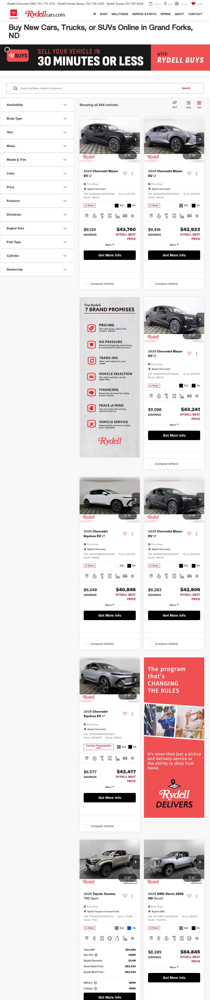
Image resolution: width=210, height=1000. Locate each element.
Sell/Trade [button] (120, 14)
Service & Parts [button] (144, 14)
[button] (136, 140)
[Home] (94, 14)
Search (186, 88)
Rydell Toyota (115, 3)
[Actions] (132, 173)
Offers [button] (165, 14)
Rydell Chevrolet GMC (21, 3)
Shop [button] (103, 14)
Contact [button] (195, 14)
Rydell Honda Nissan (71, 3)
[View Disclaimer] (133, 216)
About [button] (179, 14)
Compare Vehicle (102, 284)
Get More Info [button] (109, 255)
